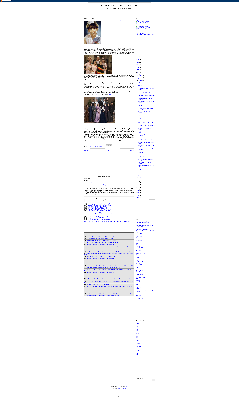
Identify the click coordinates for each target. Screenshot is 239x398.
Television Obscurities (140, 256)
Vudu (137, 351)
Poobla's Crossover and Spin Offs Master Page (144, 290)
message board (98, 94)
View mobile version (109, 152)
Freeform (137, 332)
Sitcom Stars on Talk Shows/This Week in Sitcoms (145, 34)
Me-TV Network (139, 278)
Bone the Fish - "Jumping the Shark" (142, 297)
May (139, 86)
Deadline (137, 243)
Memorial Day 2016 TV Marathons (144, 91)
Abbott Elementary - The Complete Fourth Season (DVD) (97, 207)
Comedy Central (100, 146)
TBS (137, 347)
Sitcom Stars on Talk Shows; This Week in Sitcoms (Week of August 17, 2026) (101, 244)
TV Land (137, 350)
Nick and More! (138, 271)
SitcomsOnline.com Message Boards (142, 222)
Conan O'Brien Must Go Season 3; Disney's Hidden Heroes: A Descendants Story (101, 256)
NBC (137, 336)
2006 (138, 195)
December (140, 75)
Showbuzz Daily (139, 234)
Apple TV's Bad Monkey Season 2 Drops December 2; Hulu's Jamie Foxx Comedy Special (103, 236)
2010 (138, 189)
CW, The (137, 327)
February (140, 177)
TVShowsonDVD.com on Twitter (142, 229)
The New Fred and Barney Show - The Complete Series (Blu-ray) (99, 204)
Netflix (137, 337)
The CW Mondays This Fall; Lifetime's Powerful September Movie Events (100, 238)
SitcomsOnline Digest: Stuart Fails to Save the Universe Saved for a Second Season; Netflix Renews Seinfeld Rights (108, 246)
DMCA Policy (123, 392)
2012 (138, 185)
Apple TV (137, 323)
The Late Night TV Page (140, 277)
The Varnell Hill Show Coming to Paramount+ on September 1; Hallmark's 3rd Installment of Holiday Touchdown (107, 263)
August (139, 82)
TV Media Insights (139, 274)
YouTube (137, 354)
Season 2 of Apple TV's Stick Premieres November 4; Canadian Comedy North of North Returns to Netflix (106, 234)
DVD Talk (137, 283)
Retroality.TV (138, 263)
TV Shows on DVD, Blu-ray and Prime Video (114, 221)
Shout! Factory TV (139, 346)
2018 (138, 70)
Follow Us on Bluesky (144, 23)
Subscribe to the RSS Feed (144, 28)
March (139, 175)
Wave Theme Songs (139, 285)
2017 (138, 72)
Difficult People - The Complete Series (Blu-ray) (96, 211)
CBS (137, 326)
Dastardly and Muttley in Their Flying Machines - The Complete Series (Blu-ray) (102, 212)
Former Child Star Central (140, 264)
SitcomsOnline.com (122, 388)
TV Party (137, 267)
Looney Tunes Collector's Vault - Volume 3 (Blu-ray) (97, 217)
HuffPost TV (138, 254)
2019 (138, 69)
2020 (138, 67)
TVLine (137, 237)
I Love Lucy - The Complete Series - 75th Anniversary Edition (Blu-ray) (100, 214)
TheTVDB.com (138, 288)
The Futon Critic (139, 240)
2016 (138, 74)
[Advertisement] (119, 14)
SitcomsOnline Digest (140, 33)
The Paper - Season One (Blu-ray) (94, 215)
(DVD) (106, 208)
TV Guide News (139, 236)
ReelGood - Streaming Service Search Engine (144, 344)
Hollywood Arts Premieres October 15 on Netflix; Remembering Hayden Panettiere (101, 240)
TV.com (137, 249)
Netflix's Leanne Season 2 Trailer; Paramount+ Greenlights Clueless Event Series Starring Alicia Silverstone (106, 276)
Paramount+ (138, 339)
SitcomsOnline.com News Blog (119, 5)
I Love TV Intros (139, 287)
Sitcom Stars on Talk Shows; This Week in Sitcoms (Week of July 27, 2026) (100, 288)
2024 (138, 61)
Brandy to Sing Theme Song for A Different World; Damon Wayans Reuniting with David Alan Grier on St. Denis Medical (108, 251)
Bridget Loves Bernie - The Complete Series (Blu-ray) (97, 218)
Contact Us (127, 386)
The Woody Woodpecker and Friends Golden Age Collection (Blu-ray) (100, 203)
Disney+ (137, 329)
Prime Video (138, 343)
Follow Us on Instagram (145, 26)
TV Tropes (138, 291)
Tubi (137, 349)
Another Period (93, 146)
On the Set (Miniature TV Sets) (141, 270)
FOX (137, 330)
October (139, 78)
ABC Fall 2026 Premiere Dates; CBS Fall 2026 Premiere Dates (98, 284)
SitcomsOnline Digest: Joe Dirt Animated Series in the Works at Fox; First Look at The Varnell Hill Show (105, 260)
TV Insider (138, 239)
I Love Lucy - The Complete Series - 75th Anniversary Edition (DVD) (100, 209)
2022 (138, 64)
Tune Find (138, 281)
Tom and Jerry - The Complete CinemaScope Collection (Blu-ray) (99, 205)
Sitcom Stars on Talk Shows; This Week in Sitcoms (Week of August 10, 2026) (101, 258)
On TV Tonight (138, 295)
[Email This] (107, 145)
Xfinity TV (138, 353)
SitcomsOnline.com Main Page (141, 221)
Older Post (132, 150)
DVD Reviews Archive (126, 221)
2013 (138, 184)
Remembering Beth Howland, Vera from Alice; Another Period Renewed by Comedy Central (106, 20)
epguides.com (138, 250)
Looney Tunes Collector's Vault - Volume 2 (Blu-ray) (97, 206)
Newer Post (86, 150)
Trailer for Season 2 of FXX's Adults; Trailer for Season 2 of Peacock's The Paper (101, 249)
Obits (105, 146)
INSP (137, 284)
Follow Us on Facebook (145, 21)
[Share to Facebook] (110, 145)
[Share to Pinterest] (111, 145)
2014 (138, 182)
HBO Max (138, 333)
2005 (138, 197)
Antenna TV (138, 280)
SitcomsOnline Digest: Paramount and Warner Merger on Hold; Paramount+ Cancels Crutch (103, 290)
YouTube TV (138, 356)
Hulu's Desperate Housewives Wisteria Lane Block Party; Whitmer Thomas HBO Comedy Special (104, 291)
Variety (137, 244)
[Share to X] (109, 145)
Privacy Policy (116, 392)
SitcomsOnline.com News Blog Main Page (121, 390)
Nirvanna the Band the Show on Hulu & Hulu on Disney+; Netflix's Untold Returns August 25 (103, 295)
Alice (88, 146)
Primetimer (138, 246)
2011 (138, 187)
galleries (110, 94)
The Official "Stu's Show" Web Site (142, 273)
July (139, 83)
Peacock (137, 340)
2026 (138, 57)
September (140, 80)
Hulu (137, 334)
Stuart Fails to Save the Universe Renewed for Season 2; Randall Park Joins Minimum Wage (103, 242)
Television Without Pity (140, 266)
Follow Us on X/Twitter (144, 22)
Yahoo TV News (139, 233)
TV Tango (137, 257)
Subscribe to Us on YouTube (145, 27)
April (139, 174)
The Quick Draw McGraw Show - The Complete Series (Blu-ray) (99, 219)
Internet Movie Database (140, 247)
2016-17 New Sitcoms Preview (143, 106)
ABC (137, 322)
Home (109, 150)
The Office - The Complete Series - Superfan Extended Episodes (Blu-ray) (101, 213)
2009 (138, 190)
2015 (138, 181)
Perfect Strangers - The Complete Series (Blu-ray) (97, 216)
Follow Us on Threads (144, 25)
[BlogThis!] (108, 145)
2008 (138, 192)
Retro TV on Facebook (140, 261)
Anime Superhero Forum (140, 268)
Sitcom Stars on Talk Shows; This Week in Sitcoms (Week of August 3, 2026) (101, 272)
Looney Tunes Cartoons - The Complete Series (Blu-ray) (98, 210)
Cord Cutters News (139, 298)
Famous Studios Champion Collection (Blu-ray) (96, 208)
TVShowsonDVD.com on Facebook (142, 228)
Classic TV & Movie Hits (140, 253)
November (140, 77)
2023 (138, 62)
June (139, 85)
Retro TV (137, 260)
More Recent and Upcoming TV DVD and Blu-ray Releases (94, 221)
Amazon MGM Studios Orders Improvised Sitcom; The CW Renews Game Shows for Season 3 (104, 267)
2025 (138, 59)
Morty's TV (138, 251)
